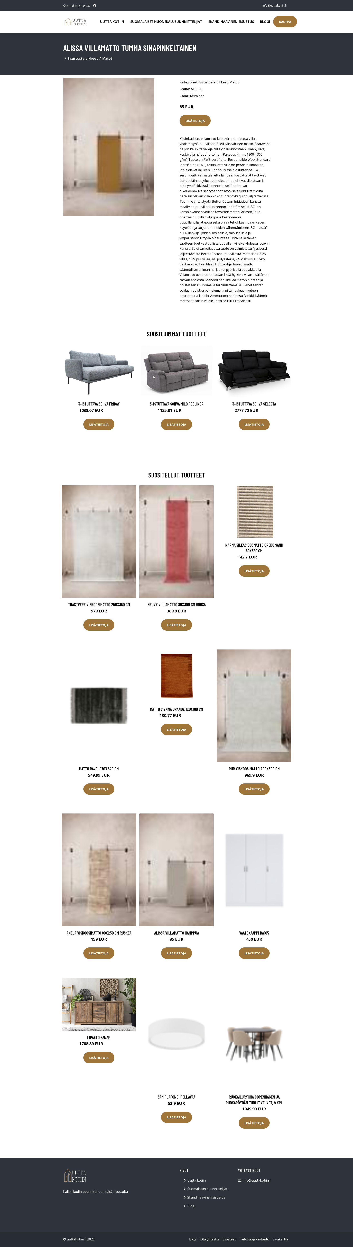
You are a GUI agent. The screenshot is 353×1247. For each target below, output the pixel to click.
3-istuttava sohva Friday (99, 403)
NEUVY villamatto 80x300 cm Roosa (176, 604)
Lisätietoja (195, 121)
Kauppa (285, 22)
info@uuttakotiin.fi (275, 5)
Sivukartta (280, 1239)
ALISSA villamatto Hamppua (176, 932)
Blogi (265, 21)
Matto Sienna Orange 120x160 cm (176, 709)
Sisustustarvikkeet (83, 58)
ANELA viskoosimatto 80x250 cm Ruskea (99, 932)
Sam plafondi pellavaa (176, 1096)
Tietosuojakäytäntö (254, 1239)
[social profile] (95, 5)
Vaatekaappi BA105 (254, 932)
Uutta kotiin (112, 21)
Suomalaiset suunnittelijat (207, 1188)
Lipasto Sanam (99, 1037)
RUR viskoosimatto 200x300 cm (254, 768)
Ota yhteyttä (209, 1239)
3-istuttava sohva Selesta (254, 403)
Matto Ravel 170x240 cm (99, 768)
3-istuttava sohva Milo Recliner (176, 403)
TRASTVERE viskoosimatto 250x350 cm (99, 604)
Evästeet (229, 1239)
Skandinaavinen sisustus (231, 21)
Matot (107, 58)
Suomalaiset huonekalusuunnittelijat (166, 21)
